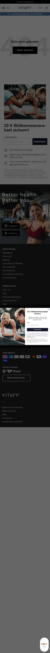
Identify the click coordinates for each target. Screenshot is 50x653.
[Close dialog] (48, 309)
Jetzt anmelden (37, 329)
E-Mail (28, 322)
